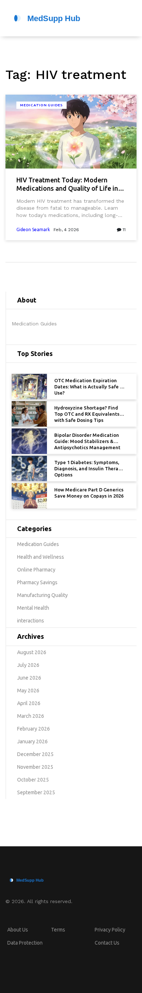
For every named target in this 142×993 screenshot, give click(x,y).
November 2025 (35, 767)
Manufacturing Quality (42, 595)
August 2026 (31, 652)
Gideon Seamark (33, 229)
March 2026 (30, 716)
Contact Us (107, 943)
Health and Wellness (40, 557)
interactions (30, 621)
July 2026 (28, 665)
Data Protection (25, 943)
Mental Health (33, 608)
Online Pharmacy (36, 570)
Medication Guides (41, 105)
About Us (17, 930)
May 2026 (28, 690)
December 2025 (35, 754)
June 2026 (29, 678)
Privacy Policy (110, 930)
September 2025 (36, 792)
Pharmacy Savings (37, 582)
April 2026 (28, 703)
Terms (58, 930)
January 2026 (32, 741)
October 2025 (33, 780)
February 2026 (33, 729)
